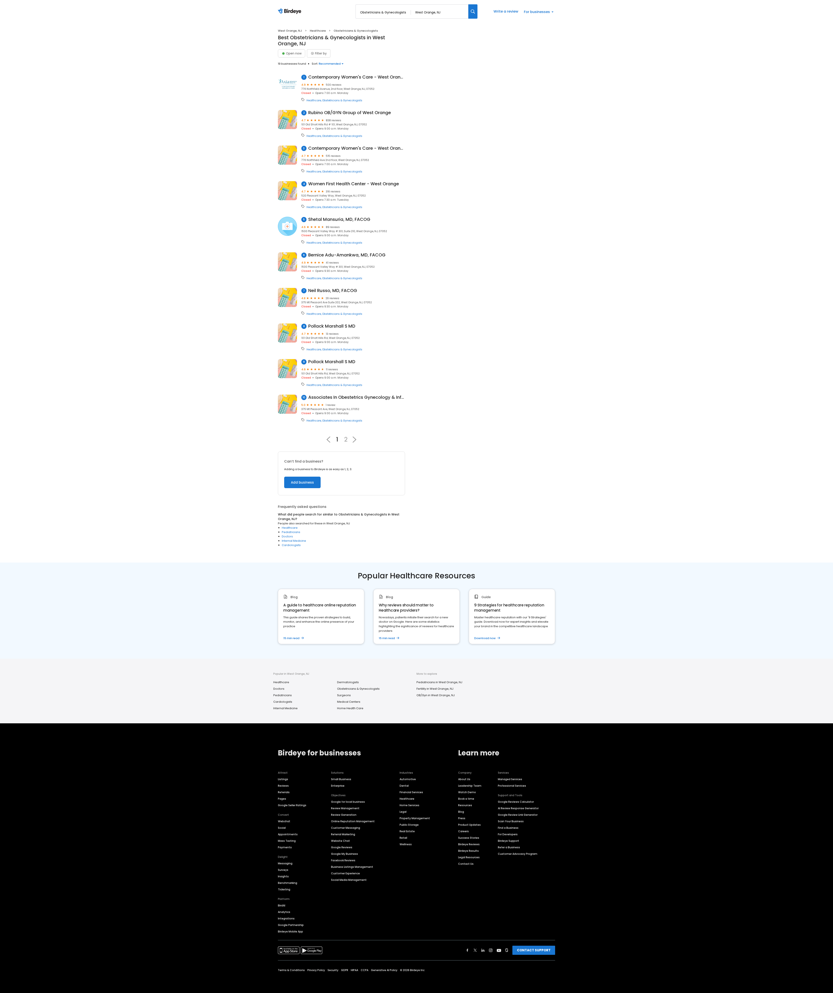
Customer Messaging (345, 828)
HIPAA (354, 970)
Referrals (284, 792)
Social (282, 828)
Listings (283, 779)
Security (333, 970)
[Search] (472, 11)
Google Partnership (291, 925)
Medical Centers (348, 702)
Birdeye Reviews (469, 844)
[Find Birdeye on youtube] (499, 950)
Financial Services (411, 792)
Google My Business (344, 854)
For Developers (508, 834)
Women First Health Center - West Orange (353, 184)
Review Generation (343, 815)
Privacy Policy (316, 970)
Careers (463, 831)
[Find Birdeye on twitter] (475, 950)
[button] (354, 440)
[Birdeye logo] (290, 11)
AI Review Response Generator (518, 808)
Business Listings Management (352, 867)
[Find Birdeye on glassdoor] (506, 950)
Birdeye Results (468, 851)
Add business (302, 482)
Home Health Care (350, 708)
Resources (465, 805)
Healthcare (318, 31)
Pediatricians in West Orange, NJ (439, 682)
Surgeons (344, 695)
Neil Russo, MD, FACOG (332, 290)
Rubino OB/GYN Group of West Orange (349, 112)
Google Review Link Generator (518, 815)
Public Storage (409, 825)
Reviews (283, 786)
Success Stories (468, 838)
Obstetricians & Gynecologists (342, 100)
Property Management (415, 818)
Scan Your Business (511, 821)
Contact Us (466, 864)
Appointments (288, 834)
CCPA (364, 970)
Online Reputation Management (353, 821)
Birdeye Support (508, 841)
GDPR (344, 970)
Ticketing (284, 889)
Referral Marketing (343, 834)
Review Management (345, 808)
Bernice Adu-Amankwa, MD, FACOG (346, 255)
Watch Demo (467, 792)
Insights (283, 876)
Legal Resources (469, 857)
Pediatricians (291, 532)
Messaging (285, 863)
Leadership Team (469, 786)
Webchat (284, 821)
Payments (285, 847)
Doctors (287, 536)
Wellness (406, 844)
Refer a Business (509, 847)
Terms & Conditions (291, 970)
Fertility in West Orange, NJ (434, 689)
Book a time (466, 799)
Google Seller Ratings (292, 805)
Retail (403, 838)
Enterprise (337, 786)
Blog (461, 812)
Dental (404, 786)
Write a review (506, 11)
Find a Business (508, 828)
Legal (403, 812)
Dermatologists (348, 682)
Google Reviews (341, 847)
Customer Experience (345, 873)
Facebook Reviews (343, 860)
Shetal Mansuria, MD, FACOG (339, 219)
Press (461, 818)
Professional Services (512, 786)
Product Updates (469, 825)
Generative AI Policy (384, 970)
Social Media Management (349, 880)
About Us (464, 779)
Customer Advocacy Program (517, 854)
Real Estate (407, 831)
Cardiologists (291, 545)
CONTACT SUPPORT (534, 950)
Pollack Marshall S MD (331, 326)
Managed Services (510, 779)
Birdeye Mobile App (290, 931)
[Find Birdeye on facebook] (467, 950)
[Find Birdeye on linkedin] (483, 950)
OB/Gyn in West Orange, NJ (435, 695)
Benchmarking (287, 883)
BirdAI (281, 905)
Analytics (284, 912)
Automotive (408, 779)
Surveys (283, 870)
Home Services (409, 805)
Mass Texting (287, 841)
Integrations (286, 918)
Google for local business (348, 802)
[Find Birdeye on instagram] (490, 950)
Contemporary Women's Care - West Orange (356, 77)
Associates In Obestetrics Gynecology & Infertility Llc (356, 397)
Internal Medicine (294, 541)
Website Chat (340, 841)
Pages (282, 799)
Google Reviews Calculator (516, 802)
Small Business (341, 779)
